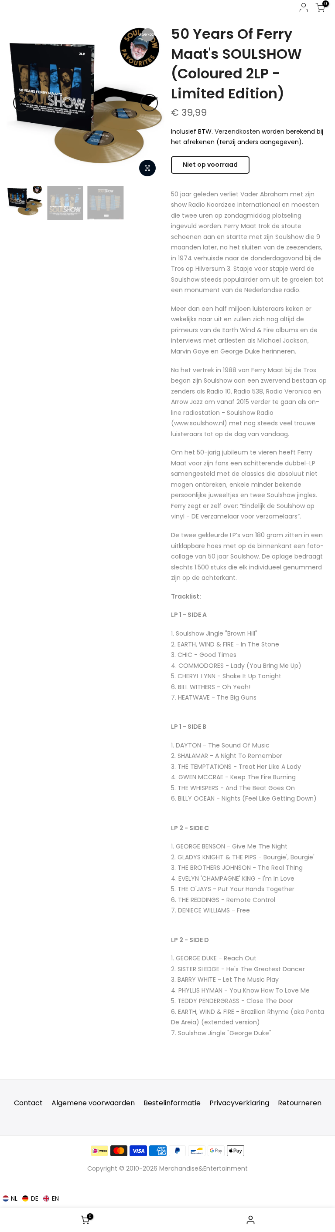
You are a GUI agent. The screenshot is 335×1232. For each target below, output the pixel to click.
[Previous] (22, 102)
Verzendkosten (237, 131)
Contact (28, 1103)
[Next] (149, 102)
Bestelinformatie (172, 1103)
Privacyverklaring (239, 1103)
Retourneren (299, 1103)
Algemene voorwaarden (93, 1103)
